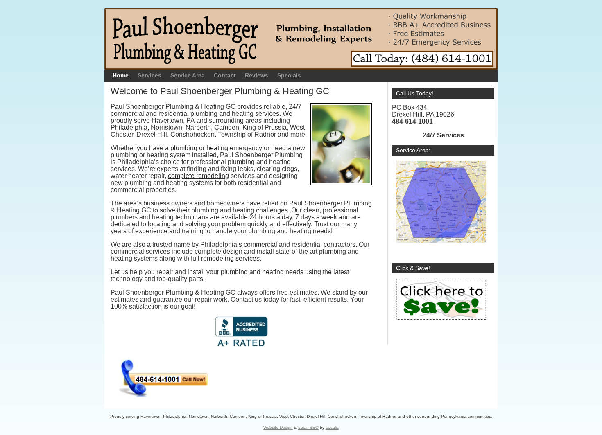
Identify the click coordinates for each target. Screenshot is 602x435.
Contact (225, 75)
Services (149, 75)
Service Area (187, 75)
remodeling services (230, 258)
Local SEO (308, 427)
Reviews (256, 75)
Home (121, 75)
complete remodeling (198, 175)
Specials (289, 75)
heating (218, 147)
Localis (332, 427)
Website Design (278, 427)
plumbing (184, 147)
